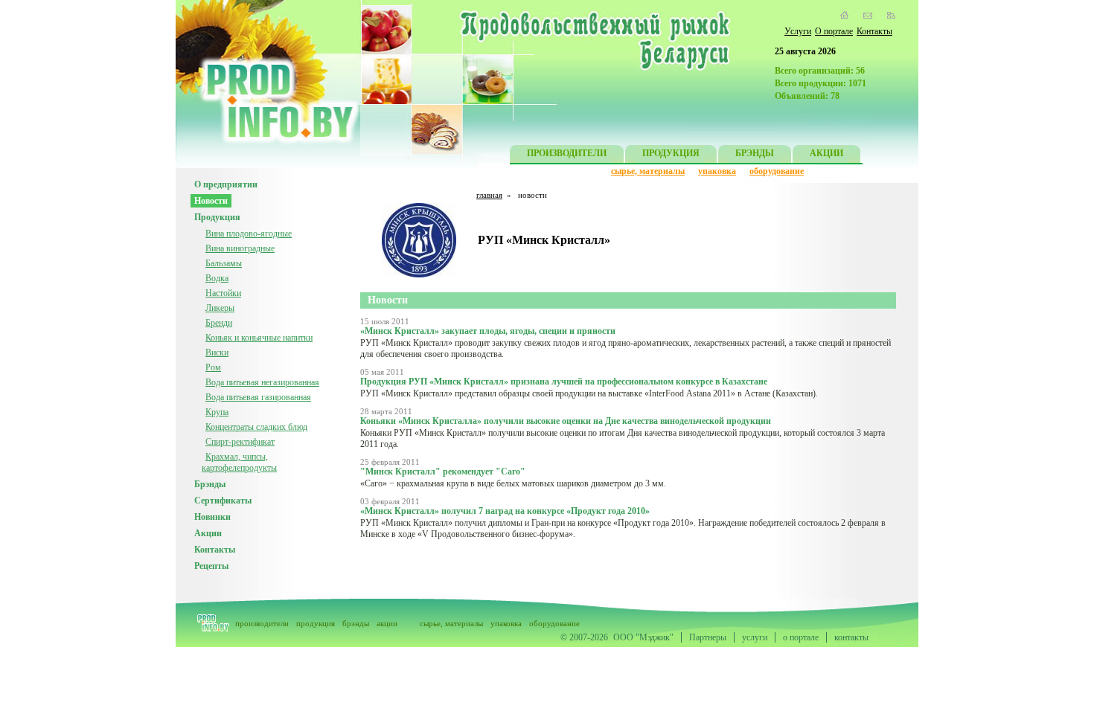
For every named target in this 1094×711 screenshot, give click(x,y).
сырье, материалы (648, 171)
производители (262, 623)
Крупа (216, 412)
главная (489, 194)
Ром (213, 367)
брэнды (355, 623)
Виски (216, 352)
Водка (216, 278)
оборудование (776, 171)
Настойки (223, 293)
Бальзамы (223, 263)
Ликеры (219, 308)
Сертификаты (223, 500)
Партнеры (707, 637)
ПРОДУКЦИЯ (671, 153)
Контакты (874, 31)
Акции (208, 533)
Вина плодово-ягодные (248, 233)
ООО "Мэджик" (643, 637)
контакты (851, 637)
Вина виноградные (240, 248)
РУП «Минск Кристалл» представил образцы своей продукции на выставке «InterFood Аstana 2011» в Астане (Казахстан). (589, 393)
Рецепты (211, 566)
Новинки (212, 517)
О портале (834, 31)
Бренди (218, 323)
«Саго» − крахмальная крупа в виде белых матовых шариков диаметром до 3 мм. (513, 483)
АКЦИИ (826, 153)
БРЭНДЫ (754, 153)
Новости (211, 201)
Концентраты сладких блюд (256, 427)
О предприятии (225, 184)
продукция (315, 623)
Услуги (797, 31)
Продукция (217, 217)
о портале (801, 637)
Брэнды (209, 484)
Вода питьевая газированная (258, 397)
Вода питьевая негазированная (262, 382)
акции (387, 623)
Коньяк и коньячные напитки (259, 337)
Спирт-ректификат (240, 442)
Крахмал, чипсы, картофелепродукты (239, 462)
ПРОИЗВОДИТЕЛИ (567, 153)
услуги (754, 637)
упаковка (717, 171)
